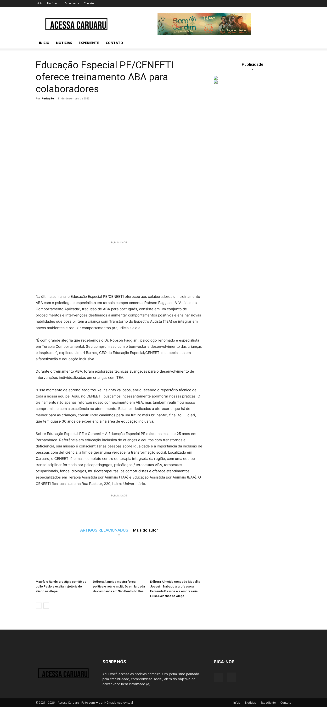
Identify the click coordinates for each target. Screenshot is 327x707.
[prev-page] (39, 606)
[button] (285, 43)
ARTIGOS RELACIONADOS (104, 530)
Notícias (52, 3)
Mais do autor (145, 530)
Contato (89, 3)
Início (39, 3)
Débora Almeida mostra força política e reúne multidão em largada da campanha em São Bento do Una (119, 586)
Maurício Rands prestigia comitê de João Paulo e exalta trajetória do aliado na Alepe (61, 586)
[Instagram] (231, 677)
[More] (129, 109)
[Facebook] (218, 677)
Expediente (72, 3)
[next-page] (46, 606)
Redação (47, 98)
